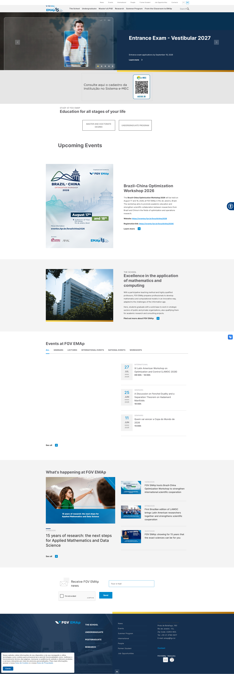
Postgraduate (93, 639)
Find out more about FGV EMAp (139, 318)
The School (74, 8)
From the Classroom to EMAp (158, 8)
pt (184, 2)
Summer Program (134, 8)
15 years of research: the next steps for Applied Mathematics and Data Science (79, 540)
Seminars (58, 350)
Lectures (72, 350)
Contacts (174, 2)
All (47, 350)
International (121, 2)
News (102, 2)
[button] (17, 42)
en (188, 2)
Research (119, 8)
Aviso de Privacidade (45, 663)
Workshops (136, 350)
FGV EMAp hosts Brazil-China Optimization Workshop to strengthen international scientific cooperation (165, 488)
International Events (92, 350)
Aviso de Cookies (22, 663)
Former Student (145, 2)
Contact (161, 648)
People (133, 2)
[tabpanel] (117, 405)
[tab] (47, 350)
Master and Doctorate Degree (98, 125)
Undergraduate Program (135, 125)
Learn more (129, 229)
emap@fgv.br (169, 638)
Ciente (8, 668)
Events (110, 2)
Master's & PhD (106, 8)
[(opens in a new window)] (117, 87)
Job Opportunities (161, 2)
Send (105, 595)
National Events (116, 350)
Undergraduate (89, 8)
